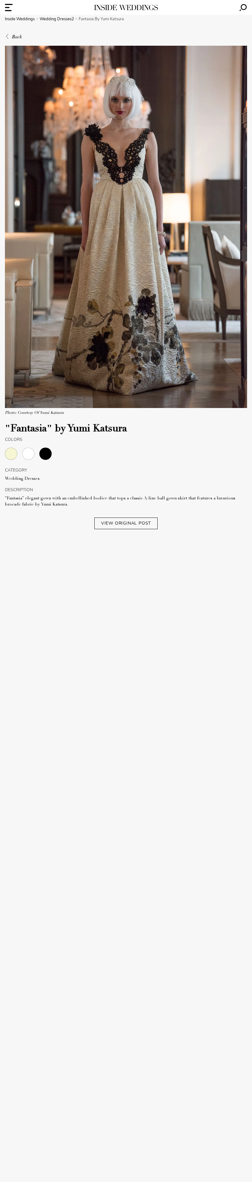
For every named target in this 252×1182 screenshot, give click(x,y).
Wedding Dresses (22, 479)
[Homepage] (126, 7)
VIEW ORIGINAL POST (126, 523)
